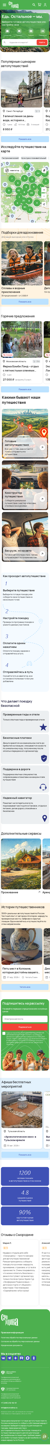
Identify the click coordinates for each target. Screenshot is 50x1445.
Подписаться (25, 1027)
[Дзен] (15, 1358)
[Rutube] (21, 1358)
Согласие (32, 1039)
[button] (32, 221)
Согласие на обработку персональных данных (20, 1341)
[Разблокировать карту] (44, 170)
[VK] (3, 1358)
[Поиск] (34, 5)
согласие (14, 1033)
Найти (42, 42)
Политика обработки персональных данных (19, 1337)
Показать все (25, 139)
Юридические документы (11, 1345)
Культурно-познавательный (33, 158)
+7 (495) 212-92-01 (9, 1403)
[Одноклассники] (33, 1359)
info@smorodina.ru (9, 1407)
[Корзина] (40, 5)
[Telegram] (9, 1358)
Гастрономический (10, 158)
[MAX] (27, 1358)
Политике (9, 1044)
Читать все (25, 987)
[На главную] (14, 4)
